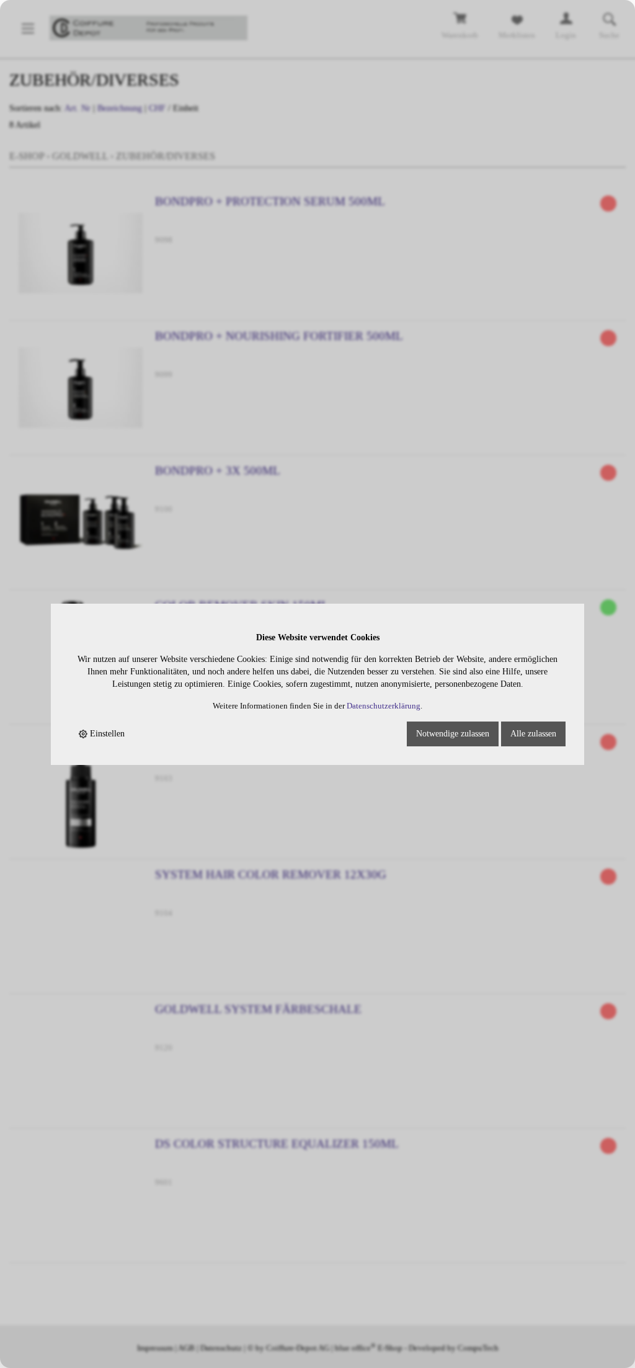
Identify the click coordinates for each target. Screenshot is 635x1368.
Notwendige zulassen (452, 733)
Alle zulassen (533, 733)
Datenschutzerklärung (383, 706)
